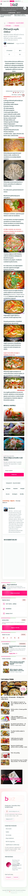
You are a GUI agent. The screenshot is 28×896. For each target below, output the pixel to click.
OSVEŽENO (8, 608)
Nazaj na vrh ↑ (9, 819)
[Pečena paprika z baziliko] (14, 421)
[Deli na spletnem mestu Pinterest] (9, 54)
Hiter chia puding (15, 753)
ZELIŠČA (22, 494)
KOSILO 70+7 (9, 613)
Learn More (11, 12)
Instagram (8, 877)
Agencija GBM (14, 892)
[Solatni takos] (14, 435)
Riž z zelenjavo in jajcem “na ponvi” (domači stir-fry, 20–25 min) (18, 703)
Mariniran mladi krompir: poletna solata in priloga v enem (19, 746)
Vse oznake (8, 835)
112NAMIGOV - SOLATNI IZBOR (16, 23)
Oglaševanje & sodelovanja (12, 844)
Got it (18, 12)
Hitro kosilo (8, 828)
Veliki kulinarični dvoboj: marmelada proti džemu (17, 739)
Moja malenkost (10, 838)
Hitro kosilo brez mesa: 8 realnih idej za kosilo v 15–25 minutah (19, 760)
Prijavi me (14, 474)
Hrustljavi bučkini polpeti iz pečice (18, 731)
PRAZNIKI (17, 25)
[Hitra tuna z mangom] (14, 450)
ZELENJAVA (14, 494)
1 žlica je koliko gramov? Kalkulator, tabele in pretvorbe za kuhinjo (19, 718)
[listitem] (3, 637)
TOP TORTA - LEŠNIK (11, 604)
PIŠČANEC (8, 25)
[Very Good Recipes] (8, 865)
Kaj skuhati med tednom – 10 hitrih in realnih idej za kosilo (18, 724)
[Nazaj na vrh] (25, 893)
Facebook (16, 877)
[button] (2, 5)
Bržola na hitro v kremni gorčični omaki (19, 710)
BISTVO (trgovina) (10, 841)
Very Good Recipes (16, 864)
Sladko (7, 832)
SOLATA (7, 494)
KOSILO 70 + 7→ (18, 1)
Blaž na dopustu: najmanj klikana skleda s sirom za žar (20, 15)
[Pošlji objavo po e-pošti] (20, 54)
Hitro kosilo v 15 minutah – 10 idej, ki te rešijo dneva (12, 698)
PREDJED (22, 488)
